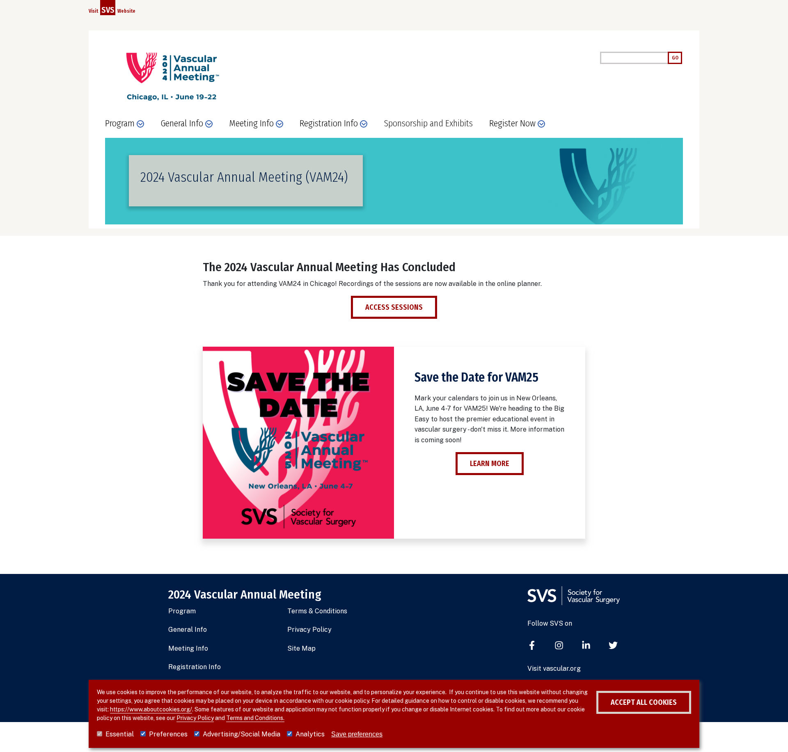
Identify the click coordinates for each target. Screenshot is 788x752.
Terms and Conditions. (255, 718)
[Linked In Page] (586, 646)
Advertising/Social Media (241, 734)
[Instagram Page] (559, 646)
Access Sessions (394, 307)
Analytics (310, 734)
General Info (187, 629)
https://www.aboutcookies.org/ (151, 709)
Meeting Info (188, 648)
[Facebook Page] (531, 646)
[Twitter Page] (613, 646)
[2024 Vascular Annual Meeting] (171, 76)
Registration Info (194, 667)
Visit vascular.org (554, 668)
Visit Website (112, 10)
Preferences (168, 734)
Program (182, 611)
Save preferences (357, 734)
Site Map (301, 648)
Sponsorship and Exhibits (428, 123)
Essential (119, 734)
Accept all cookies (644, 702)
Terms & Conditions (317, 611)
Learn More (489, 463)
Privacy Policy (309, 629)
